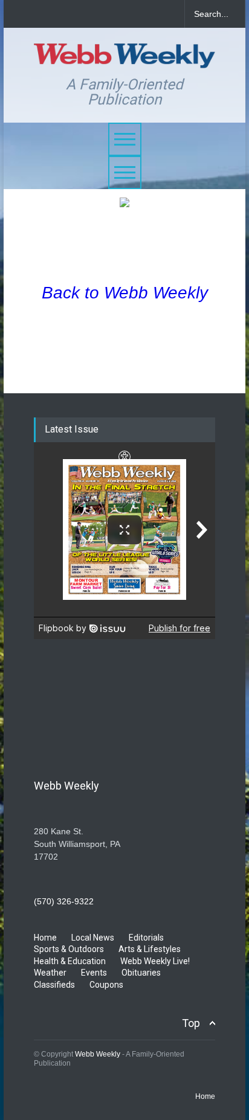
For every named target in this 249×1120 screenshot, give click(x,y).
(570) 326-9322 (64, 901)
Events (94, 972)
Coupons (106, 985)
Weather (50, 972)
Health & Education (70, 961)
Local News (92, 937)
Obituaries (141, 972)
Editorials (146, 937)
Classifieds (54, 985)
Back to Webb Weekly (125, 292)
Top (191, 1023)
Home (45, 937)
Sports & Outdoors (69, 949)
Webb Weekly (97, 1054)
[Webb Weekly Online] (124, 53)
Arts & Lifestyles (149, 949)
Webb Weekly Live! (155, 961)
